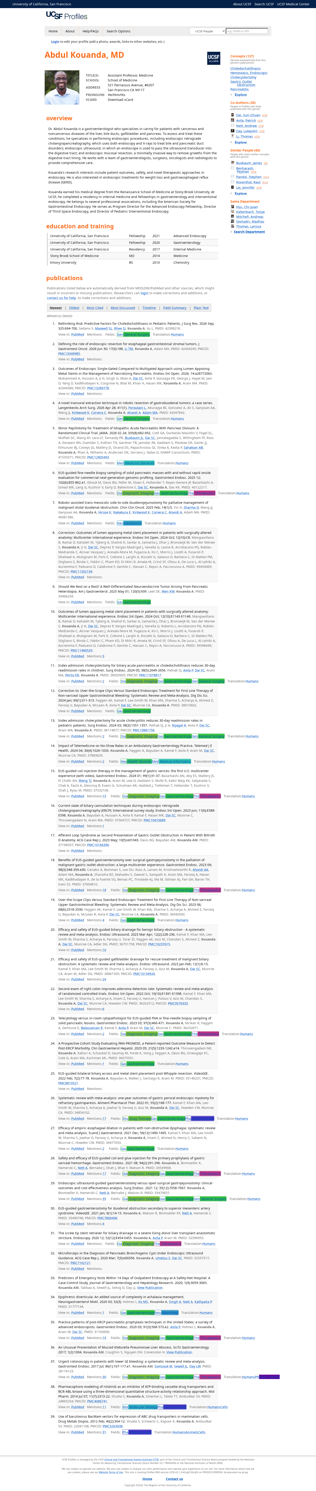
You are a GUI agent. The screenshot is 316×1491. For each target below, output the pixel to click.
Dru (137, 1118)
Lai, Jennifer (249, 187)
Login (55, 42)
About (70, 31)
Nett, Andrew (250, 126)
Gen (133, 334)
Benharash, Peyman (246, 170)
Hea (136, 761)
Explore (241, 94)
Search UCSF (264, 4)
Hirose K (104, 512)
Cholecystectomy (243, 77)
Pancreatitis (239, 89)
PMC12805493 (98, 457)
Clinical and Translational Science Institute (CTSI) (131, 1459)
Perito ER (72, 675)
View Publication (150, 1287)
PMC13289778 (98, 388)
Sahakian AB (193, 447)
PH (267, 1377)
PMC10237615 (159, 944)
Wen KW (168, 591)
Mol (140, 1407)
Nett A (82, 1168)
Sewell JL (181, 1366)
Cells (224, 1407)
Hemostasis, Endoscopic (249, 73)
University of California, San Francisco (41, 4)
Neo (129, 523)
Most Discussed (123, 308)
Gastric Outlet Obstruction (242, 83)
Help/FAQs (91, 31)
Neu (166, 1312)
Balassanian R (92, 1028)
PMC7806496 (107, 1218)
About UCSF (242, 4)
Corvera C (98, 412)
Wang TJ (85, 780)
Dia (135, 493)
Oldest (74, 308)
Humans (177, 334)
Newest (56, 308)
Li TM (129, 348)
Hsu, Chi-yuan (247, 207)
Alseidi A (134, 412)
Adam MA (150, 412)
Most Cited (95, 308)
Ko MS (143, 1301)
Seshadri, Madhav (250, 221)
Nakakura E (122, 512)
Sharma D (191, 507)
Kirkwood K (80, 412)
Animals (192, 1432)
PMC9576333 (178, 1003)
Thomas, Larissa (248, 226)
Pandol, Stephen (252, 177)
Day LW (195, 1366)
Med (135, 463)
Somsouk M (163, 1366)
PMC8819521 (68, 1083)
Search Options (118, 31)
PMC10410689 (154, 820)
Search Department (249, 231)
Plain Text (201, 308)
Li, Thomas (248, 136)
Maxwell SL (103, 328)
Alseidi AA (200, 869)
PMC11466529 (81, 650)
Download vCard (120, 99)
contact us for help (61, 298)
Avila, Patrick (249, 120)
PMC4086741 (97, 1401)
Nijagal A (179, 725)
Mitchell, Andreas (249, 216)
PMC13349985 (69, 353)
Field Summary (174, 308)
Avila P (188, 670)
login (145, 293)
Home (53, 31)
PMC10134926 (144, 973)
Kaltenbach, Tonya (250, 212)
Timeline (149, 308)
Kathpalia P (203, 1301)
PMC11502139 (81, 571)
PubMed (77, 334)
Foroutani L (137, 407)
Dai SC (138, 378)
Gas (171, 493)
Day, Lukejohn (250, 131)
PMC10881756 (144, 730)
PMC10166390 (98, 845)
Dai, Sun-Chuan (251, 115)
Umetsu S (162, 1258)
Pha (199, 1118)
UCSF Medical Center (293, 4)
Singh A (175, 1301)
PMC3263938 (113, 1426)
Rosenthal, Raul (252, 182)
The (201, 493)
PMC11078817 (150, 675)
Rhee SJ (120, 328)
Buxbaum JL (134, 438)
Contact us (174, 1479)
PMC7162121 (80, 1263)
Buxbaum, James (252, 163)
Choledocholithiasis (245, 68)
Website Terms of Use (111, 1472)
